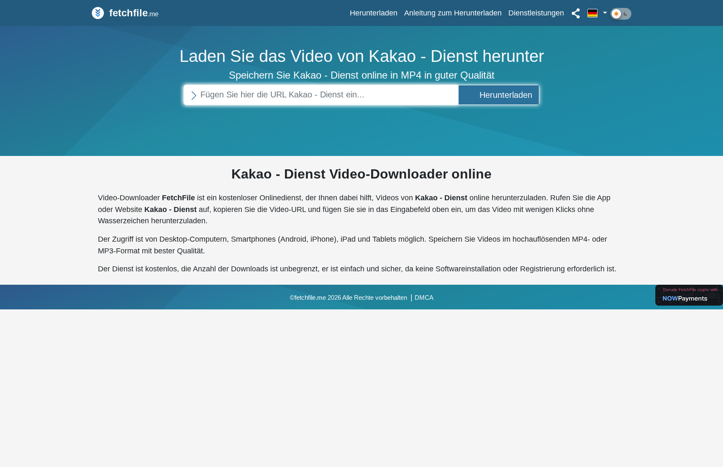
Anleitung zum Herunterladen (453, 12)
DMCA (424, 297)
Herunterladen (373, 12)
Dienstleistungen (536, 12)
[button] (597, 13)
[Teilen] (575, 13)
